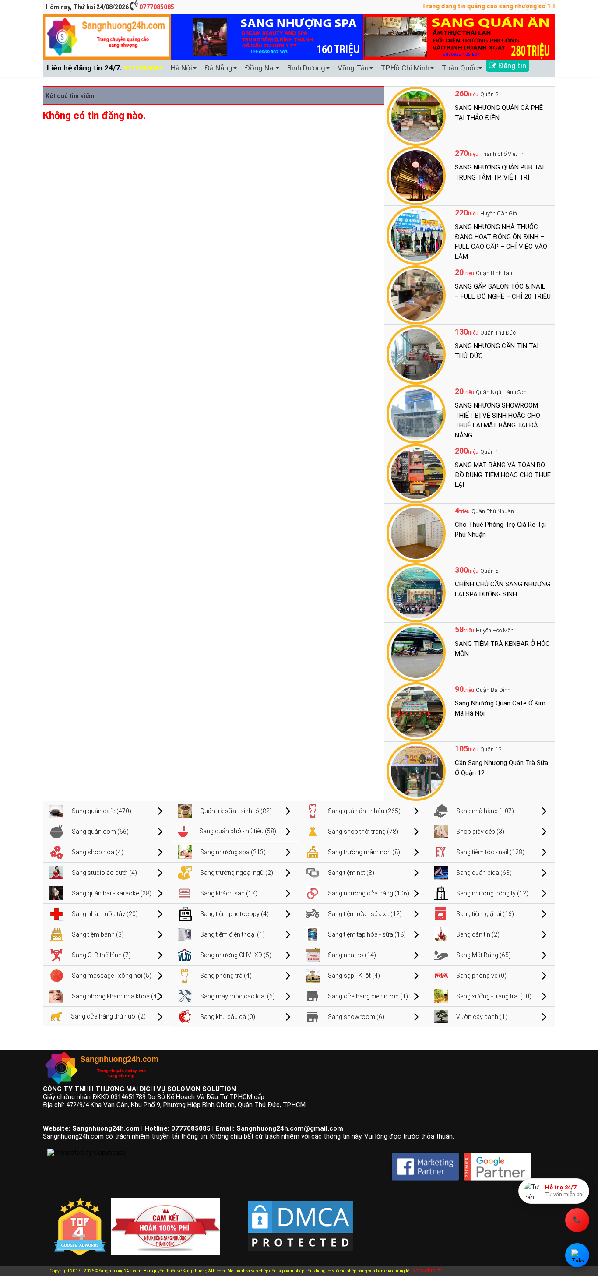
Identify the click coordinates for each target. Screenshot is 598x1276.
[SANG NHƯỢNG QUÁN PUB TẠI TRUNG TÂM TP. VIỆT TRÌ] (416, 175)
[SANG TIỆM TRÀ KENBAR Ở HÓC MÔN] (416, 652)
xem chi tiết (427, 1270)
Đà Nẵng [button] (218, 67)
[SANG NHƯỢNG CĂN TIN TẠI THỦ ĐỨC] (416, 354)
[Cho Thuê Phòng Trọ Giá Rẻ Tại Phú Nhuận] (416, 532)
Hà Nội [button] (181, 67)
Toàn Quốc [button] (460, 67)
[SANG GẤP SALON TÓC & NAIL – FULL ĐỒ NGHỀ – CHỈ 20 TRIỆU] (416, 294)
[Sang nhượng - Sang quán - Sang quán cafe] (107, 36)
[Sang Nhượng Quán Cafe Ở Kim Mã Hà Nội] (416, 711)
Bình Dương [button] (306, 67)
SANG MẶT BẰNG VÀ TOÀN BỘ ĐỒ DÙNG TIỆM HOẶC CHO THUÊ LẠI (503, 475)
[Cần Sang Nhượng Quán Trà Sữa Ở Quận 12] (416, 771)
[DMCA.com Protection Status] (300, 1219)
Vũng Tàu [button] (353, 67)
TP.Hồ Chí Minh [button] (405, 67)
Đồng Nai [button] (260, 67)
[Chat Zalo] (577, 1255)
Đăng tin (511, 65)
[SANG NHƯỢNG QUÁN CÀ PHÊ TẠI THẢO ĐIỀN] (416, 116)
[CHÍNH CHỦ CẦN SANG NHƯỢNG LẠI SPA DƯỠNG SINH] (416, 592)
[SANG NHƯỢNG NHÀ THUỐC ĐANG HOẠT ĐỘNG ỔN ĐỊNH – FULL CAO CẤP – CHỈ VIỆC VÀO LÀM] (416, 235)
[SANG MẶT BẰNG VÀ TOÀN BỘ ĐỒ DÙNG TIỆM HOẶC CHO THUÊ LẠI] (416, 473)
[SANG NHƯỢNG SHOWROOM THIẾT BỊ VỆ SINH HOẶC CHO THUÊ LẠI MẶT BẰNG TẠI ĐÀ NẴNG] (416, 413)
